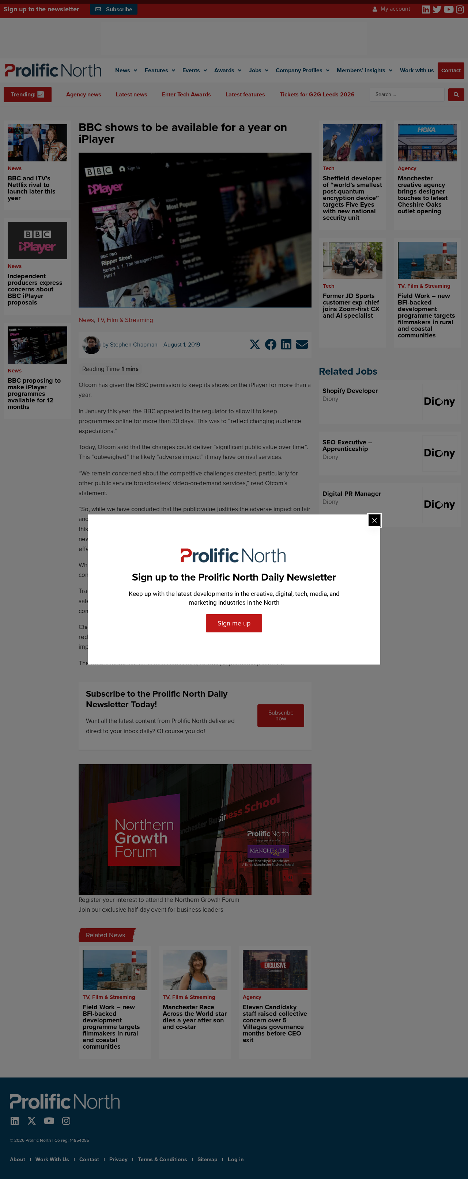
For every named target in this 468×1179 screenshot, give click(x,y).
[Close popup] (374, 520)
